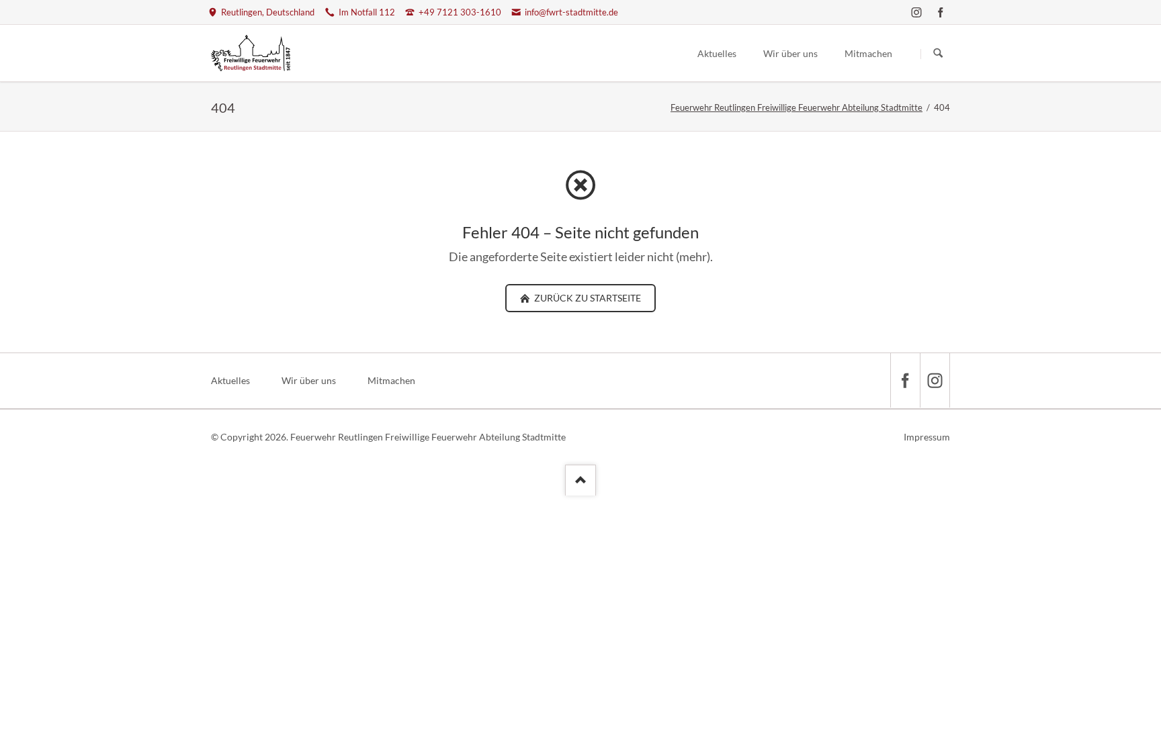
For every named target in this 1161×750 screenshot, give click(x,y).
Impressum (927, 436)
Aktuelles (230, 380)
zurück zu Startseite (586, 297)
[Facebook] (941, 12)
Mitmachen (391, 380)
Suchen (938, 53)
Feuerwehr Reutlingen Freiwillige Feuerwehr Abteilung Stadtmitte (796, 107)
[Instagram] (916, 12)
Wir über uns (309, 380)
